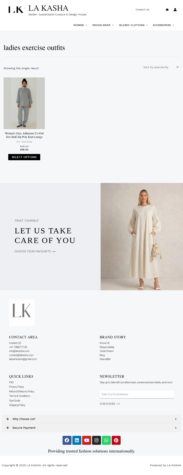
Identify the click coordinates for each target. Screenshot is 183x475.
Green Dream (107, 351)
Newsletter (105, 359)
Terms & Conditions (19, 396)
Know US (105, 343)
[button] (142, 10)
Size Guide (14, 400)
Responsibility (107, 347)
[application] (85, 25)
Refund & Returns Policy (21, 391)
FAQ (11, 382)
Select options (24, 157)
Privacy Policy (16, 386)
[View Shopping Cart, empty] (167, 10)
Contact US (15, 343)
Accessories (162, 25)
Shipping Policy (17, 405)
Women (78, 25)
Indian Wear (101, 25)
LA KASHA (48, 7)
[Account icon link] (175, 9)
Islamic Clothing (131, 25)
